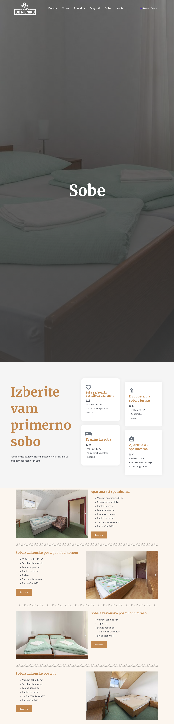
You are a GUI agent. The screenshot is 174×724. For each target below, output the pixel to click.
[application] (156, 8)
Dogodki (95, 8)
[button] (18, 513)
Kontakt (121, 8)
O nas (65, 8)
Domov (52, 8)
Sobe (108, 8)
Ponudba (79, 8)
